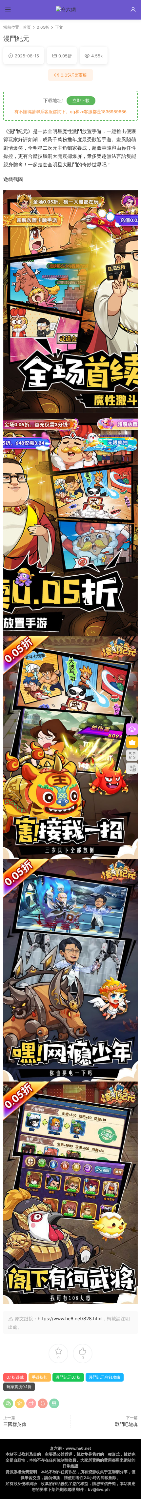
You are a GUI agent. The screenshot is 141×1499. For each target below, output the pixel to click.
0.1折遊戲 (15, 1377)
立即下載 (81, 100)
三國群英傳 (14, 1424)
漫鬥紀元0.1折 (68, 1377)
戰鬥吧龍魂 (126, 1424)
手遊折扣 (40, 1377)
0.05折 (65, 55)
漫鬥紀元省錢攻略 (104, 1377)
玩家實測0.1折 (19, 1386)
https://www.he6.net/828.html (70, 1318)
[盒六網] (70, 10)
